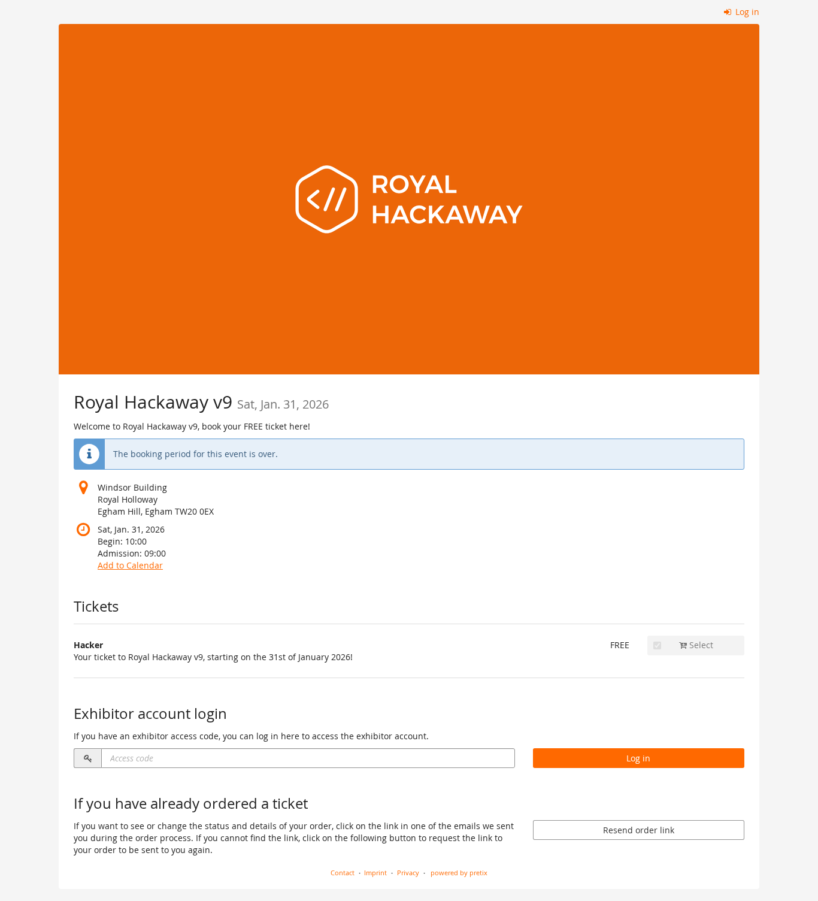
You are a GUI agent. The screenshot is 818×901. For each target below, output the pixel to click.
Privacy (408, 872)
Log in (746, 11)
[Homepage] (409, 199)
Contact (343, 872)
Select (700, 645)
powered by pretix (459, 872)
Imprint (375, 872)
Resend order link (638, 830)
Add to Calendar (130, 565)
